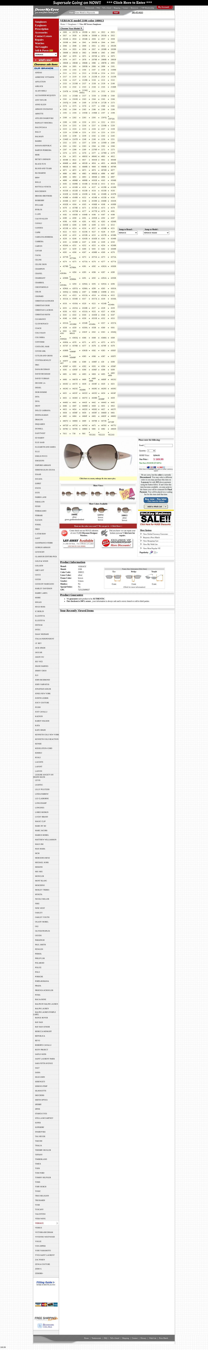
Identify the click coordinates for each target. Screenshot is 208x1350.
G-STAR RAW (40, 534)
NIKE (37, 904)
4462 (65, 416)
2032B (65, 39)
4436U (75, 398)
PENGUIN (39, 949)
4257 (65, 249)
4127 (94, 187)
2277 (94, 153)
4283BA (63, 273)
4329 (113, 308)
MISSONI (39, 867)
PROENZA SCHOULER (44, 990)
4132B (75, 191)
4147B (113, 194)
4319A (75, 303)
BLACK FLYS (40, 164)
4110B (84, 184)
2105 (74, 70)
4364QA (63, 339)
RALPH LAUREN (42, 1009)
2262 (74, 146)
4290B (65, 278)
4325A (75, 308)
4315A (65, 299)
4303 (103, 288)
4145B (84, 194)
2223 (65, 129)
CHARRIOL (39, 283)
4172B (94, 208)
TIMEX (38, 1164)
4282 (94, 266)
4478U (65, 429)
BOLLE (38, 182)
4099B (84, 180)
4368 (94, 338)
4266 (74, 252)
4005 (103, 156)
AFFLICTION (40, 82)
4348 (65, 318)
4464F (84, 416)
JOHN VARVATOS (42, 684)
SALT (37, 1068)
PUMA (37, 995)
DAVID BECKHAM (42, 374)
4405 (103, 374)
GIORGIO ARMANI (42, 547)
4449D (84, 406)
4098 (65, 180)
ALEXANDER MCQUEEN (45, 95)
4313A (84, 295)
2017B (75, 32)
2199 (65, 118)
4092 (74, 177)
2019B (84, 32)
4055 (103, 163)
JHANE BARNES (41, 666)
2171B (94, 103)
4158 (84, 201)
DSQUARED (40, 424)
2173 (113, 103)
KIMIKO (38, 753)
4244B (113, 239)
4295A (103, 284)
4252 (84, 245)
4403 (84, 374)
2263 (84, 146)
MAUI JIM (39, 844)
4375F (65, 346)
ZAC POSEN (40, 1260)
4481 (94, 429)
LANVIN (38, 771)
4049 (74, 163)
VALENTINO (40, 1214)
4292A (103, 278)
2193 (65, 113)
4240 (74, 239)
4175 (65, 211)
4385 (84, 356)
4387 (103, 356)
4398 (103, 370)
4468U (75, 421)
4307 (84, 292)
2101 (113, 66)
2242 (94, 136)
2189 (103, 109)
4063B (65, 167)
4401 (65, 374)
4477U (113, 425)
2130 (94, 80)
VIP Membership (147, 8)
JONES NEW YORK (43, 693)
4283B (113, 266)
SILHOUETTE (40, 1091)
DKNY (37, 406)
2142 (74, 87)
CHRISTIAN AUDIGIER (44, 301)
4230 (65, 235)
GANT (37, 538)
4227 (94, 232)
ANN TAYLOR (40, 100)
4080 (65, 173)
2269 (84, 150)
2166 (113, 99)
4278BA (73, 267)
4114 (113, 184)
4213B (65, 228)
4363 (103, 332)
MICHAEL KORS (42, 862)
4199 (74, 221)
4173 (103, 208)
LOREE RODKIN (41, 812)
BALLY (38, 132)
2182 (65, 109)
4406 (65, 379)
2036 (94, 39)
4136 (113, 191)
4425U (75, 389)
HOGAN (38, 602)
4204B (113, 221)
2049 (84, 46)
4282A (103, 266)
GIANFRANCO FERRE (44, 543)
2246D (65, 139)
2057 (94, 49)
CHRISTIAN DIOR (42, 305)
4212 (113, 225)
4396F (94, 370)
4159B (94, 201)
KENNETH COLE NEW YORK (47, 735)
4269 (103, 252)
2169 (84, 103)
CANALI (38, 223)
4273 (103, 257)
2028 (74, 36)
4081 (74, 173)
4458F (74, 413)
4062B (113, 163)
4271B (65, 257)
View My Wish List (150, 544)
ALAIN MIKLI (41, 91)
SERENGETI (40, 1082)
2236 (65, 136)
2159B (103, 96)
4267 (84, 252)
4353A (65, 323)
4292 (94, 278)
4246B (75, 242)
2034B (84, 39)
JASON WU (39, 657)
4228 (103, 232)
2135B (75, 83)
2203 (84, 118)
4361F (84, 332)
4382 (94, 350)
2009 (65, 32)
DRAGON (39, 420)
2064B (94, 53)
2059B (113, 49)
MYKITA (38, 894)
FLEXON (38, 520)
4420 (103, 384)
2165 (103, 99)
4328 (103, 308)
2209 (74, 122)
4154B (94, 197)
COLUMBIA (40, 337)
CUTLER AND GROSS (43, 356)
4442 (94, 402)
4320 (84, 303)
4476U (103, 425)
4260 (84, 249)
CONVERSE (40, 342)
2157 (84, 96)
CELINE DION (41, 264)
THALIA (38, 1145)
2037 (103, 39)
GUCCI (38, 575)
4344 (84, 315)
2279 (113, 153)
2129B (84, 80)
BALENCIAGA (41, 127)
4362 (94, 332)
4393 (94, 366)
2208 (65, 122)
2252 (65, 143)
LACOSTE (39, 762)
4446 (65, 406)
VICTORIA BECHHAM (44, 1232)
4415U (113, 379)
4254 (103, 245)
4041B (94, 160)
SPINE (37, 1109)
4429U (103, 389)
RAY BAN (39, 1022)
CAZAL (38, 255)
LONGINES (39, 808)
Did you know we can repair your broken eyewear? (122, 533)
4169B (113, 204)
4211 (103, 225)
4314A (103, 295)
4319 (65, 303)
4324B (103, 303)
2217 (94, 126)
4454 (74, 409)
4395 (65, 370)
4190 (74, 218)
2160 (113, 96)
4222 (65, 232)
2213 (113, 122)
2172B (103, 103)
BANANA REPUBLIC (43, 146)
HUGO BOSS (40, 607)
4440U (65, 402)
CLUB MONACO (41, 324)
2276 (84, 153)
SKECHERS (39, 1095)
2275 (74, 153)
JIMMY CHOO (40, 671)
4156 (113, 197)
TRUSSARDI (40, 1200)
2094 (65, 66)
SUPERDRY (39, 1127)
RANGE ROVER (41, 1018)
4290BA (73, 279)
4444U (103, 402)
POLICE (38, 967)
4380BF (73, 352)
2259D (103, 143)
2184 (74, 109)
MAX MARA (40, 849)
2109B (113, 70)
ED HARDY (39, 438)
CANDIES (39, 228)
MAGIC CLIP (40, 821)
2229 (65, 132)
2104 (65, 70)
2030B (94, 36)
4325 (65, 308)
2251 (113, 139)
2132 (113, 80)
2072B (94, 56)
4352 (103, 318)
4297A (75, 288)
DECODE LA (40, 383)
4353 (113, 318)
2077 (74, 59)
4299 (94, 288)
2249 (94, 139)
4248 (94, 242)
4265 (65, 252)
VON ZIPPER (40, 1246)
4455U (84, 409)
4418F (94, 384)
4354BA (92, 324)
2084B (84, 63)
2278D (103, 153)
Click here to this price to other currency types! (156, 470)
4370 (74, 342)
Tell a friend (106, 8)
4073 (84, 170)
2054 (65, 49)
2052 (103, 46)
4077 (113, 170)
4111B (94, 184)
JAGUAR (38, 652)
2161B (75, 99)
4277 (103, 262)
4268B (94, 252)
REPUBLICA (40, 1036)
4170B (75, 208)
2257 (84, 143)
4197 (113, 218)
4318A (113, 299)
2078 (84, 59)
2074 (103, 56)
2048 (74, 46)
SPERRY (38, 1104)
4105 (65, 184)
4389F (94, 362)
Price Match (163, 1338)
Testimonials (89, 8)
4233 (94, 235)
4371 (84, 342)
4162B (65, 204)
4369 (113, 338)
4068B (84, 167)
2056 (84, 49)
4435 (65, 398)
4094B (94, 177)
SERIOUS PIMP (41, 1086)
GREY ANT (39, 570)
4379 (113, 346)
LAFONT (38, 767)
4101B (94, 180)
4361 (113, 328)
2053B (113, 46)
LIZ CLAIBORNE (42, 798)
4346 (103, 315)
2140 (113, 83)
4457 (103, 409)
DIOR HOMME (41, 392)
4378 (94, 346)
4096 (103, 177)
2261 (65, 146)
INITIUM (38, 625)
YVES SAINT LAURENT (45, 1255)
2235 (113, 132)
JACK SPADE (40, 648)
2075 (113, 56)
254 (64, 156)
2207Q (103, 118)
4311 (113, 292)
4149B (75, 197)
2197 (103, 113)
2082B (65, 63)
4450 (94, 406)
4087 (113, 173)
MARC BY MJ (40, 826)
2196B (94, 113)
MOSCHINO (40, 885)
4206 (74, 225)
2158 (94, 96)
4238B (113, 235)
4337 (103, 311)
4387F (113, 356)
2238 (74, 136)
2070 (74, 56)
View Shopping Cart (150, 541)
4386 (94, 356)
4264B (113, 249)
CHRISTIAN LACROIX (44, 310)
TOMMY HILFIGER (43, 1177)
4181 (113, 211)
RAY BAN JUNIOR (42, 1027)
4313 (74, 295)
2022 (103, 32)
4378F (103, 346)
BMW (37, 178)
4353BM (73, 324)
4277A (113, 262)
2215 (74, 126)
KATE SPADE (40, 730)
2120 (84, 77)
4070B (113, 167)
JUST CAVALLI (41, 712)
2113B (94, 73)
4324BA (111, 305)
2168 (74, 103)
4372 (94, 342)
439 (102, 362)
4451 (103, 406)
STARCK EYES (41, 1114)
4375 (113, 342)
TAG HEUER (40, 1136)
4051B (84, 163)
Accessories (41, 32)
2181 (113, 106)
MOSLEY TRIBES (42, 890)
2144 (94, 87)
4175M (75, 211)
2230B (75, 132)
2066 (113, 53)
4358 (65, 328)
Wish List (152, 1338)
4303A (113, 288)
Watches (39, 43)
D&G (37, 365)
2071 (84, 56)
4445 (113, 402)
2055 (74, 49)
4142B (65, 194)
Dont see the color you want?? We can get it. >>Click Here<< (98, 526)
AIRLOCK (39, 86)
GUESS (38, 579)
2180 (103, 106)
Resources (134, 8)
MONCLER (39, 876)
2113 (84, 73)
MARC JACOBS (41, 830)
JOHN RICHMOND (42, 680)
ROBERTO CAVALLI (43, 1045)
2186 (94, 109)
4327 (94, 308)
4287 (103, 272)
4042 (103, 160)
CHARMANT (40, 278)
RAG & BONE (40, 999)
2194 (74, 113)
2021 (94, 32)
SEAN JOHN (40, 1077)
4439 (113, 398)
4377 (84, 346)
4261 (94, 249)
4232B (84, 235)
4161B (113, 201)
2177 (94, 106)
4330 (65, 311)
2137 (84, 83)
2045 (113, 42)
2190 (113, 109)
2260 (113, 143)
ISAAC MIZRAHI (42, 634)
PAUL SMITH (40, 945)
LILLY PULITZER (42, 789)
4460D (103, 413)
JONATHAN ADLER (43, 689)
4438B (94, 398)
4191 (84, 218)
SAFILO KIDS (40, 1054)
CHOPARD (39, 296)
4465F (103, 416)
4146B (103, 194)
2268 (74, 150)
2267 (65, 150)
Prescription (41, 29)
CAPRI (37, 232)
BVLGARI (39, 205)
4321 (94, 303)
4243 (103, 239)
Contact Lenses (43, 36)
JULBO (38, 707)
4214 (74, 228)
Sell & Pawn (42, 50)
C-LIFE (38, 214)
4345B (94, 315)
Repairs (39, 39)
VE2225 (101, 435)
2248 (84, 139)
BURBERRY (39, 200)
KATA (37, 725)
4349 (74, 318)
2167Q (65, 103)
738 (73, 434)
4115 (65, 187)
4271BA (73, 258)
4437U (84, 398)
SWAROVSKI (40, 1132)
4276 (94, 262)
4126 (84, 187)
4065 (74, 167)
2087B (103, 63)
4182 (65, 215)
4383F (113, 350)
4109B (75, 184)
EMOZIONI (39, 461)
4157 (74, 201)
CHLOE (38, 292)
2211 (94, 122)
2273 (113, 150)
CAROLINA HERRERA (44, 237)
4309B (103, 292)
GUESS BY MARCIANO (44, 584)
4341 (65, 315)
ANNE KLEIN (40, 105)
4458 (65, 413)
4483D (113, 429)
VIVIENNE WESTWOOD (45, 1237)
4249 (103, 242)
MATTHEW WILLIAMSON (45, 840)
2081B (113, 59)
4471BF (111, 422)
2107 (94, 70)
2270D (94, 150)
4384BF (73, 357)
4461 (113, 413)
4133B (84, 191)
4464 (74, 416)
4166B (94, 204)
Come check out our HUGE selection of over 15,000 (84, 533)
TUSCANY (39, 1209)
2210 (84, 122)
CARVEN (38, 246)
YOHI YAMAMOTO (43, 1251)
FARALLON (40, 502)
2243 (103, 136)
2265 (103, 146)
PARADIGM (40, 940)
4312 (65, 295)
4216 (84, 228)
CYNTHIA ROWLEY (43, 360)
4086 (103, 173)
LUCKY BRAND (41, 817)
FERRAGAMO (40, 511)
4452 (113, 406)
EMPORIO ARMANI (43, 465)
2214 (65, 126)
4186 (94, 215)
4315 (113, 295)
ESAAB (38, 474)
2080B (103, 59)
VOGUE (38, 1241)
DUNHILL (39, 429)
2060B (65, 53)
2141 (65, 87)
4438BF (101, 399)
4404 (94, 374)
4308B (94, 292)
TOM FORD (39, 1173)
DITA (37, 397)
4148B (65, 197)
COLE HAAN (40, 333)
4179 (103, 211)
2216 (84, 126)
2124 (103, 77)
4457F (113, 409)
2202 (74, 118)
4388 (74, 362)
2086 (94, 63)
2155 (65, 96)
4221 (113, 228)
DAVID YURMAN (42, 378)
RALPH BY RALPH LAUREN (46, 1004)
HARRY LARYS (41, 593)
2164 (94, 99)
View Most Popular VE (151, 548)
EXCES (38, 488)
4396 (84, 370)
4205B (65, 225)
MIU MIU (39, 872)
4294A (84, 284)
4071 (65, 170)
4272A (94, 257)
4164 (74, 204)
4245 (65, 242)
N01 (83, 434)
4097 (113, 177)
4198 (65, 221)
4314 (94, 295)
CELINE (38, 260)
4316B (75, 299)
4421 (113, 384)
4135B (103, 191)
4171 (84, 208)
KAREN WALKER (42, 721)
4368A (103, 338)
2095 (74, 66)
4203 (103, 221)
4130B (113, 187)
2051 (94, 46)
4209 (94, 225)
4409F (103, 379)
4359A (84, 328)
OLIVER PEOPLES (42, 931)
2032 (113, 36)
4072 (74, 170)
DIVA (37, 401)
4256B (113, 245)
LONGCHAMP (40, 803)
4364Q (113, 332)
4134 (94, 191)
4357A (113, 323)
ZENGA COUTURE (42, 1264)
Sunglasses (41, 21)
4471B (103, 421)
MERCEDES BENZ (42, 858)
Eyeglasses (40, 25)
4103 (103, 180)
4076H (103, 170)
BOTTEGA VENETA (43, 187)
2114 (103, 73)
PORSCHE (39, 977)
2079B (94, 59)
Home (62, 24)
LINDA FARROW (41, 794)
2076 (65, 59)
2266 (113, 146)
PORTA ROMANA (42, 981)
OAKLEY (39, 913)
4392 (84, 366)
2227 (103, 129)
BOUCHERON (40, 191)
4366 (84, 338)
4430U (113, 389)
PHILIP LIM (40, 958)
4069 (94, 167)
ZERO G (38, 1269)
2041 (84, 42)
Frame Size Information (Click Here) (134, 569)
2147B (65, 91)
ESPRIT (38, 483)
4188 (113, 215)
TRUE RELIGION (42, 1196)
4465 (94, 416)
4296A (65, 288)
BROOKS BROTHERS (43, 196)
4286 (94, 272)
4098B (75, 180)
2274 (65, 153)
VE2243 (111, 435)
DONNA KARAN (41, 415)
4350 (84, 318)
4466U (113, 416)
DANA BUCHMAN (42, 369)
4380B (65, 350)
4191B (94, 218)
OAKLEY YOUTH (42, 917)
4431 (65, 393)
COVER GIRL (40, 351)
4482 (103, 429)
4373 (103, 342)
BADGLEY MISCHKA (43, 123)
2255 (74, 143)
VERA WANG (40, 1219)
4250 (113, 242)
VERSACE (82, 566)
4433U (94, 393)
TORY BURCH (40, 1187)
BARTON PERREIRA (43, 150)
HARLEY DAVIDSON (43, 588)
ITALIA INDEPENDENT (44, 639)
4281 (84, 266)
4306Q (75, 292)
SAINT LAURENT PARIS (45, 1059)
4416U (65, 384)
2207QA (111, 119)
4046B (65, 163)
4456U (94, 409)
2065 (103, 53)
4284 (74, 272)
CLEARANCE (40, 319)
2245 (113, 136)
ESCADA (38, 479)
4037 (84, 160)
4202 (94, 221)
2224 (74, 129)
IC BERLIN (39, 611)
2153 (113, 91)
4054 (94, 163)
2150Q (75, 91)
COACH (38, 328)
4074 (94, 170)
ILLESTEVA (40, 616)
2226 (94, 129)
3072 (74, 156)
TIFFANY (39, 1155)
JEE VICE (39, 662)
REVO (37, 1040)
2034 (74, 39)
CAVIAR (38, 251)
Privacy (143, 1338)
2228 (113, 129)
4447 (74, 406)
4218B (103, 228)
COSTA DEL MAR (42, 346)
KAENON (39, 716)
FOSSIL (38, 525)
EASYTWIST (40, 433)
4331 (74, 311)
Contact (125, 8)
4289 (113, 272)
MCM (37, 853)
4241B (84, 239)
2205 (94, 118)
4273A (113, 257)
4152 (84, 197)
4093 (84, 177)
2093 (113, 63)
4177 (84, 211)
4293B (113, 278)
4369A (65, 342)
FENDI (37, 506)
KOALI (38, 757)
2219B (103, 126)
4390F (65, 366)
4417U (75, 384)
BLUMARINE (40, 173)
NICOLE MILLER (42, 899)
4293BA (63, 285)
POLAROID (39, 963)
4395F (74, 370)
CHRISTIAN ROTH (42, 315)
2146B (113, 87)
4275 (74, 262)
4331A (84, 311)
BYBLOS (38, 210)
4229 (113, 232)
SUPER (38, 1123)
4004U (94, 156)
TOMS (37, 1182)
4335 (94, 311)
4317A (94, 299)
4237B (103, 235)
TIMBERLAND (41, 1159)
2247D (75, 139)
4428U (94, 389)
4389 (84, 362)
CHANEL (38, 273)
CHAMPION (40, 269)
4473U (75, 425)
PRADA (38, 986)
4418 (84, 384)
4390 (113, 362)
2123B (94, 77)
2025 (113, 32)
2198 (113, 113)
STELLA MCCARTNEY (44, 1118)
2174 (65, 106)
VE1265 (92, 435)
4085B (94, 173)
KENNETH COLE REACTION (46, 739)
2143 (84, 87)
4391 (74, 366)
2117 (65, 77)
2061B (75, 53)
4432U (84, 393)
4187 (103, 215)
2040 (74, 42)
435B (94, 328)
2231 (84, 132)
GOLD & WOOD (41, 561)
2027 (65, 36)
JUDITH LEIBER (41, 698)
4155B (103, 197)
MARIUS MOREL (42, 835)
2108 (103, 70)
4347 (113, 315)
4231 (74, 235)
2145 (103, 87)
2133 (65, 83)
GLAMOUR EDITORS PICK (46, 557)
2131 (103, 80)
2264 (94, 146)
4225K (84, 232)
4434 (103, 393)
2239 (84, 136)
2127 (74, 80)
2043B (94, 42)
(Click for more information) (134, 587)
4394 (103, 366)
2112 (74, 73)
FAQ (98, 8)
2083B (75, 63)
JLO (36, 675)
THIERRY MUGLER (43, 1150)
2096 (94, 66)
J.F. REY (38, 643)
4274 (65, 262)
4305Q (65, 292)
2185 (84, 109)
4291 (84, 278)
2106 (84, 70)
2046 (65, 46)
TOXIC (38, 1191)
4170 (65, 208)
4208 (84, 225)
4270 (113, 252)
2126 (65, 80)
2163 (84, 99)
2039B (65, 42)
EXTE (37, 493)
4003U (84, 156)
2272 (103, 150)
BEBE (37, 155)
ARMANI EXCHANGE (44, 109)
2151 (94, 91)
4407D (75, 379)
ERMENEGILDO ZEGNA (45, 470)
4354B (84, 323)
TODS (37, 1168)
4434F (113, 393)
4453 (65, 409)
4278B (65, 266)
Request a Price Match (151, 537)
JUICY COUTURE (42, 703)
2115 (113, 73)
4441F (84, 402)
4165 (84, 204)
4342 (74, 315)
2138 (94, 83)
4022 (74, 160)
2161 (65, 99)
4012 (113, 156)
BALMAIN (39, 136)
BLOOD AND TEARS (43, 168)
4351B (94, 318)
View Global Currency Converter (155, 534)
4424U (65, 389)
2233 (103, 132)
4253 (94, 245)
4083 (84, 173)
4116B (75, 187)
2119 (74, 77)
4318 (103, 299)
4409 (84, 379)
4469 (84, 421)
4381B (84, 350)
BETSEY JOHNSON (43, 159)
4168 (103, 204)
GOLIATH (39, 566)
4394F (113, 366)
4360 (103, 328)
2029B (84, 36)
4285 (84, 272)
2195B (84, 113)
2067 (65, 56)
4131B (65, 191)
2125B (113, 77)
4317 (84, 299)
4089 (65, 177)
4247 (84, 242)
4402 (74, 374)
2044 (103, 42)
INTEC (37, 630)
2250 (103, 139)
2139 (103, 83)
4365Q (75, 338)
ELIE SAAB (39, 442)
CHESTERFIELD (41, 287)
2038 (113, 39)
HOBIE (38, 598)
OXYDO (38, 935)
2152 (103, 91)
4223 (74, 232)
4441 (74, 402)
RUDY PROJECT (41, 1050)
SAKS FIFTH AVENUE (44, 1063)
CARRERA (39, 241)
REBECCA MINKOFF (43, 1031)
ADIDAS (38, 73)
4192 (103, 218)
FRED (37, 529)
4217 (94, 228)
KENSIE (38, 744)
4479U (75, 429)
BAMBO (38, 141)
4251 (74, 245)
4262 (103, 249)
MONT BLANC (41, 881)
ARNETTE (39, 114)
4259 (74, 249)
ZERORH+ (39, 1273)
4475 (94, 425)
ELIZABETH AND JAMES (45, 447)
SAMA (37, 1072)
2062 (84, 53)
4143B (75, 194)
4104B (113, 180)
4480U (84, 429)
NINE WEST (40, 908)
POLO (37, 972)
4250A (65, 245)
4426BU (82, 390)
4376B (75, 346)
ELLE (37, 452)
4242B (94, 239)
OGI (36, 926)
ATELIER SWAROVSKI (44, 118)
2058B (103, 49)
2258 (94, 143)
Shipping (117, 8)
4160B (103, 201)
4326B (84, 308)
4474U (84, 425)
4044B (113, 160)
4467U (65, 421)
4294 (74, 284)
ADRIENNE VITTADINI (44, 77)
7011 (65, 434)
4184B (84, 215)
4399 (113, 370)
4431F (74, 393)
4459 (84, 413)
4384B (65, 356)
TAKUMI (38, 1141)
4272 (84, 257)
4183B (75, 215)
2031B (103, 36)
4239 (65, 239)
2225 (84, 129)
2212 (103, 122)
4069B (103, 167)
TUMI (37, 1205)
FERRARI (39, 515)
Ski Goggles (41, 46)
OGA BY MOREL (42, 922)
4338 (113, 311)
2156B (75, 96)
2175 (74, 106)
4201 (84, 221)
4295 (94, 284)
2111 (65, 73)
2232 (94, 132)
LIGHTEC (39, 785)
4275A (84, 262)
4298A (84, 288)
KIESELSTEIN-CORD (43, 748)
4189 (65, 218)
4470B (94, 421)
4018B (65, 160)
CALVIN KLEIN (41, 219)
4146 (94, 194)
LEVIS (37, 780)
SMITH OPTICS (41, 1100)
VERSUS (38, 1228)
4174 (113, 208)
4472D (65, 425)
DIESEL (38, 388)
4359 (74, 328)
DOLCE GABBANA (42, 410)
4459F (94, 413)
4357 (103, 323)
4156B (65, 201)
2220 (113, 126)
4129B (103, 187)
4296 (113, 284)
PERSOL (38, 954)
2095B (84, 66)
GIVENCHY (40, 552)
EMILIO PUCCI (41, 456)
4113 (103, 184)
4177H (94, 211)
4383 (103, 350)
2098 (103, 66)
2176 (84, 106)
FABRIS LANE (40, 497)
